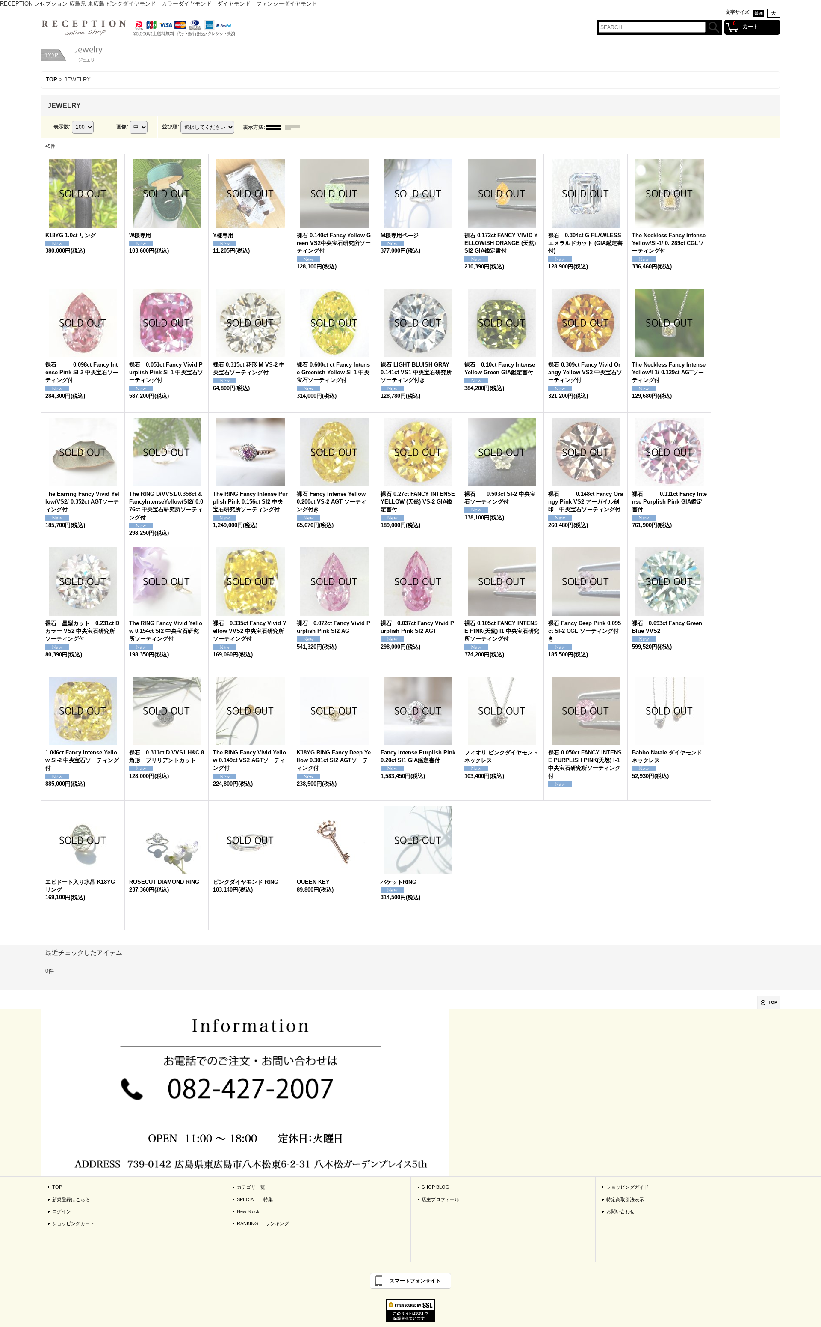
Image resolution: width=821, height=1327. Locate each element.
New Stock (248, 1214)
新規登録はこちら (71, 1202)
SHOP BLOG (435, 1189)
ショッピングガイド (627, 1189)
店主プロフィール (440, 1202)
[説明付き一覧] (294, 127)
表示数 (62, 127)
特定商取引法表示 (625, 1202)
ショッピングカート (73, 1226)
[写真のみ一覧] (275, 127)
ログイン (61, 1214)
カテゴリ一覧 (251, 1189)
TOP (772, 1004)
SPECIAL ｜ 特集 (255, 1202)
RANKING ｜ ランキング (263, 1226)
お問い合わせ (620, 1214)
